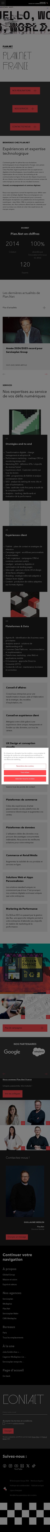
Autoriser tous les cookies (25, 779)
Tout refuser (25, 772)
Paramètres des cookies (25, 766)
